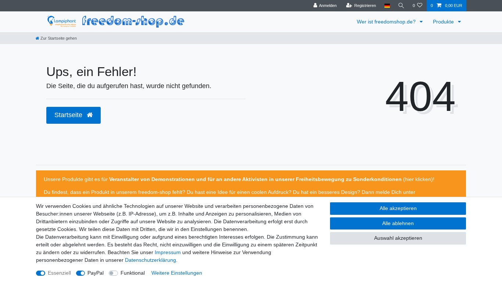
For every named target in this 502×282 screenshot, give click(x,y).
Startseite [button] (69, 115)
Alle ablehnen (398, 223)
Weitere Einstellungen (176, 273)
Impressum (168, 252)
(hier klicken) (417, 179)
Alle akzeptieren (398, 208)
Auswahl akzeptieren (398, 238)
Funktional (133, 273)
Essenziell (59, 273)
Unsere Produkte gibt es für (76, 179)
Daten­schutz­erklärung (150, 260)
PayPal (95, 273)
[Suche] (401, 5)
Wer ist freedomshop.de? (387, 22)
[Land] (387, 5)
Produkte (444, 22)
